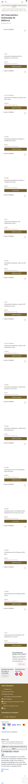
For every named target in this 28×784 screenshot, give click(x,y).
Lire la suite (15, 190)
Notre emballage (7, 699)
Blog (4, 708)
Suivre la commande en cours (11, 705)
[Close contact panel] (2, 754)
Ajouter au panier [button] (16, 66)
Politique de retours (8, 694)
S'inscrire (5, 675)
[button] (25, 30)
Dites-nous (22, 664)
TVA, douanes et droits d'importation (12, 696)
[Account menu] (22, 2)
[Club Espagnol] (14, 2)
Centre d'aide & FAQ (8, 691)
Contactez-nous (8, 689)
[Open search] (6, 2)
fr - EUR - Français (9, 717)
